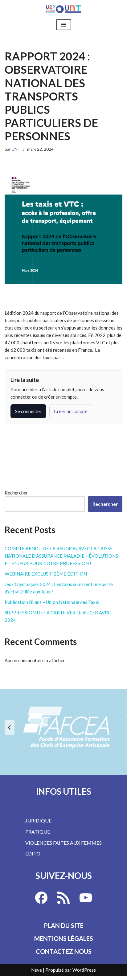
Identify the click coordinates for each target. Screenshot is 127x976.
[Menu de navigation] (63, 24)
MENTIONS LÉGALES (63, 938)
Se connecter (28, 411)
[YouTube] (85, 897)
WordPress (84, 970)
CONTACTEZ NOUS (64, 951)
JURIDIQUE (38, 820)
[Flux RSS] (63, 897)
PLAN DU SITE (64, 925)
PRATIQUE (37, 832)
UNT (16, 149)
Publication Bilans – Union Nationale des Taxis (52, 602)
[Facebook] (41, 897)
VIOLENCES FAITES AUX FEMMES (63, 843)
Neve (36, 970)
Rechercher (16, 492)
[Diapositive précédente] (9, 727)
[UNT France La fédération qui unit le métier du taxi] (63, 9)
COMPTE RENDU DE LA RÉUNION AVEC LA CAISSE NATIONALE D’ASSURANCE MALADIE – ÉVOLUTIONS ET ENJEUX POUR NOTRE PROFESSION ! (61, 556)
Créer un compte (71, 411)
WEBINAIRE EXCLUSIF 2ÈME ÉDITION (46, 573)
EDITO (32, 853)
